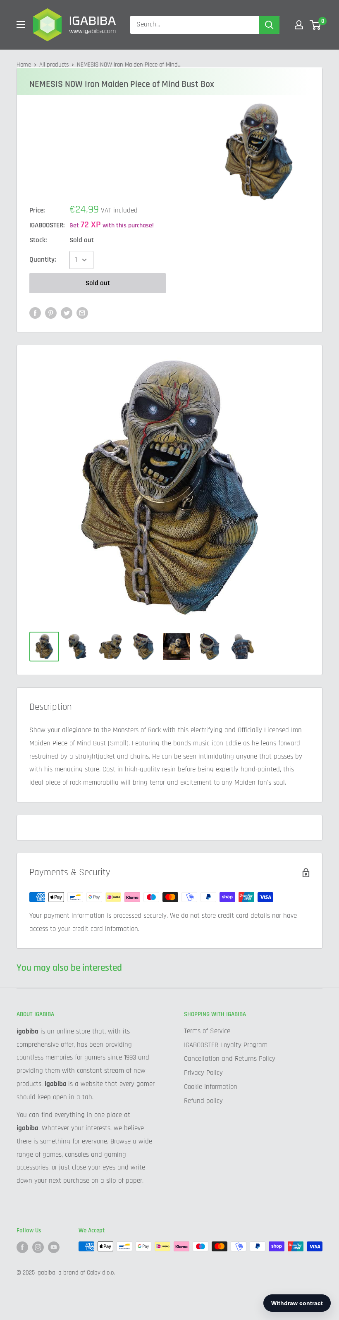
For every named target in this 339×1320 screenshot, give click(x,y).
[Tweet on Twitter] (66, 313)
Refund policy (203, 1100)
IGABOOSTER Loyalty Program (225, 1045)
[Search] (269, 25)
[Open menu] (21, 24)
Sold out (98, 283)
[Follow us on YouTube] (54, 1247)
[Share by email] (82, 313)
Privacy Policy (203, 1072)
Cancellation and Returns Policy (229, 1058)
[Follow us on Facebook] (22, 1247)
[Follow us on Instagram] (38, 1247)
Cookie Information (210, 1086)
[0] (315, 25)
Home (24, 65)
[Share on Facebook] (35, 313)
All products (54, 65)
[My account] (299, 24)
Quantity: (42, 259)
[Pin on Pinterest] (51, 313)
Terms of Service (207, 1031)
